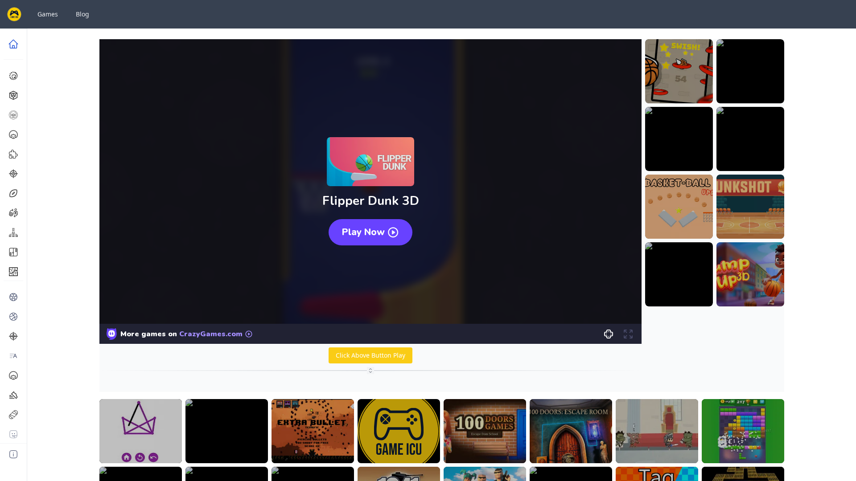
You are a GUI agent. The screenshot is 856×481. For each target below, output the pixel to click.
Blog (82, 14)
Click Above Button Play (370, 355)
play (679, 90)
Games (47, 14)
